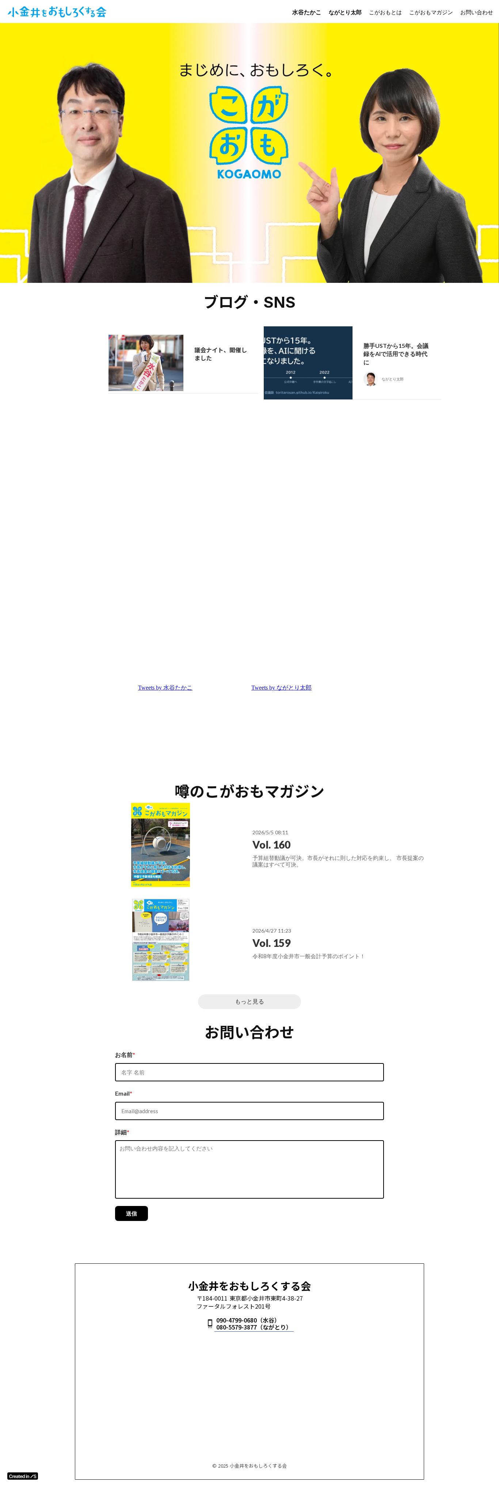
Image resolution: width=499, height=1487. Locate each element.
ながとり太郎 (345, 12)
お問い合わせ (476, 12)
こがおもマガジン (431, 12)
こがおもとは (385, 12)
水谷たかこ (306, 11)
